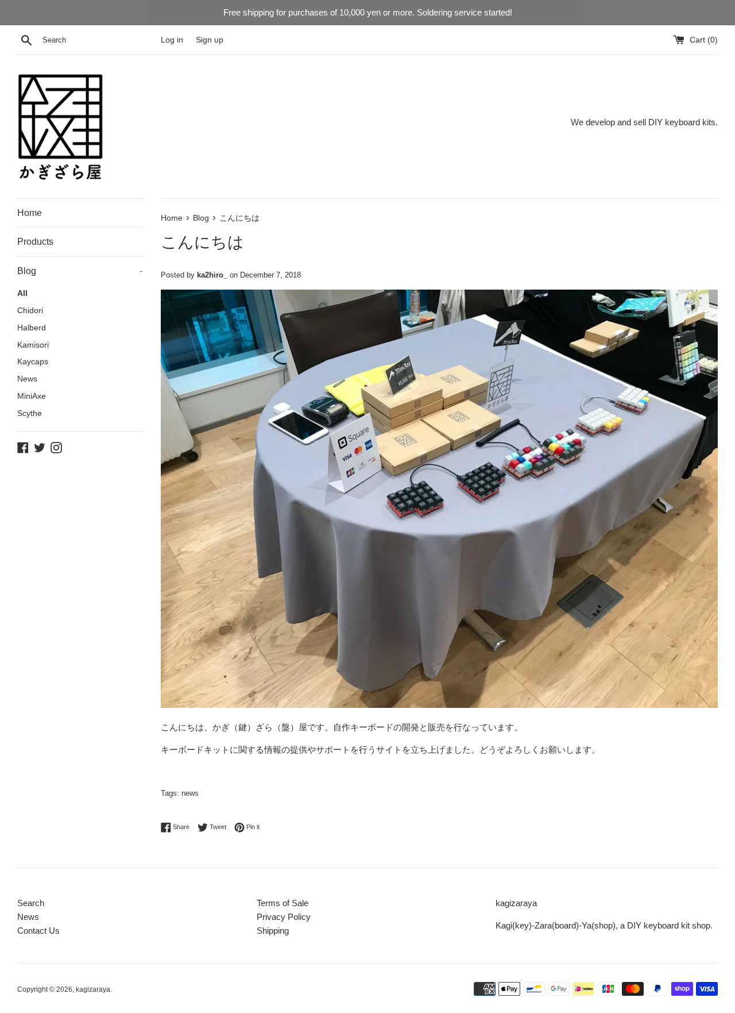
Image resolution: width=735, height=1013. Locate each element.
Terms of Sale (282, 903)
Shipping (273, 930)
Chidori (30, 310)
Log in (172, 40)
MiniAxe (31, 396)
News (27, 379)
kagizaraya (93, 989)
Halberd (31, 327)
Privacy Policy (284, 917)
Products (35, 241)
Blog (79, 271)
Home (29, 213)
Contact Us (38, 930)
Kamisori (33, 345)
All (22, 293)
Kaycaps (32, 361)
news (190, 793)
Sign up (209, 40)
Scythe (29, 413)
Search (30, 903)
